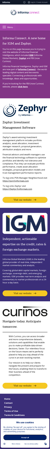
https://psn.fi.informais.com (16, 181)
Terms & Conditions (14, 415)
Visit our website (23, 199)
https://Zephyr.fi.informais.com (17, 189)
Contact (8, 403)
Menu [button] (10, 27)
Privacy (8, 407)
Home (7, 398)
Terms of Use (11, 411)
